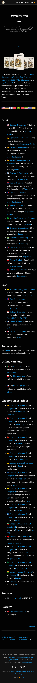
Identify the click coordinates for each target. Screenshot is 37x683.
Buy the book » (31, 626)
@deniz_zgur (20, 424)
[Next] (34, 47)
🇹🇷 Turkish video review (17, 611)
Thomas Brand (21, 479)
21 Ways (12, 671)
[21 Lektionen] (7, 108)
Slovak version (19, 376)
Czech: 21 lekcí (16, 260)
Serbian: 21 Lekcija (17, 312)
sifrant (9, 392)
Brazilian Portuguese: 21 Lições (22, 218)
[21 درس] (26, 108)
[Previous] (2, 47)
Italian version (19, 366)
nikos (17, 520)
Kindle (9, 134)
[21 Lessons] (3, 108)
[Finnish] (31, 62)
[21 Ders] (14, 108)
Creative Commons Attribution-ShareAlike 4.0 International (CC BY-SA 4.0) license (18, 77)
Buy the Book (19, 2)
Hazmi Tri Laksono (15, 543)
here (15, 485)
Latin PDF (11, 318)
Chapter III (11, 408)
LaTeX (24, 296)
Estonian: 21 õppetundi (19, 228)
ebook (16, 169)
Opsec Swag (18, 674)
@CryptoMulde (21, 459)
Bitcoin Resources (21, 671)
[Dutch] (26, 62)
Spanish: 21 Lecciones (19, 147)
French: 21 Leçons (17, 192)
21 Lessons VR (15, 598)
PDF (30, 296)
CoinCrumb (29, 552)
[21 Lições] (18, 108)
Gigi (23, 677)
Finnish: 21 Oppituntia (19, 173)
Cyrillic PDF (21, 318)
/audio (7, 350)
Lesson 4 (14, 575)
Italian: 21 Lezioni (17, 205)
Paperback (28, 131)
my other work (7, 83)
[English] (18, 62)
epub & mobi (14, 559)
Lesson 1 (13, 572)
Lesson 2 (21, 572)
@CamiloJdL (20, 411)
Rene (20, 466)
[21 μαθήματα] (30, 108)
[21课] (22, 108)
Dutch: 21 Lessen (17, 183)
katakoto (18, 510)
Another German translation (21, 463)
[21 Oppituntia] (11, 108)
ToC (32, 2)
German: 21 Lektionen (19, 138)
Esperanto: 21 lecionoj (19, 237)
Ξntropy (10, 415)
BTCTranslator (21, 568)
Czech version (19, 386)
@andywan (19, 443)
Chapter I (13, 405)
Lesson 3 (29, 572)
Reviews (27, 2)
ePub (19, 266)
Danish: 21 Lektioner (18, 270)
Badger (18, 578)
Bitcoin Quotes (30, 671)
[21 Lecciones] (33, 108)
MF (16, 585)
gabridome (11, 372)
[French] (6, 62)
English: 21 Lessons (18, 125)
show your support (27, 662)
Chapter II (22, 405)
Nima (17, 530)
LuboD (9, 382)
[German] (11, 62)
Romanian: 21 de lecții (18, 247)
